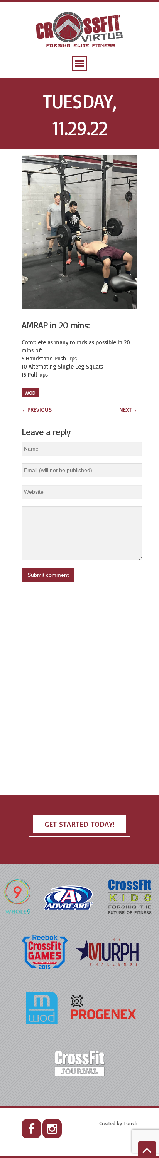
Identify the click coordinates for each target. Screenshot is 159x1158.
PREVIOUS (37, 409)
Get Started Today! (79, 824)
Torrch (130, 1123)
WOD (30, 393)
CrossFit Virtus (80, 30)
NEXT (128, 409)
